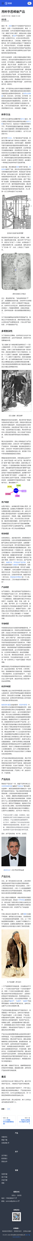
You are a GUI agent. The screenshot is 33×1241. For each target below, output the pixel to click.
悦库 (10, 26)
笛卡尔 (23, 119)
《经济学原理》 (23, 705)
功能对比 (4, 1137)
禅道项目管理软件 (16, 577)
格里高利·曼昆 (6, 705)
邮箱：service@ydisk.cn (9, 1201)
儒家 (24, 914)
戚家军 (25, 1001)
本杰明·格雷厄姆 (6, 786)
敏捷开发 (9, 562)
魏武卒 (11, 1001)
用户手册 (4, 1177)
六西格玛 (15, 565)
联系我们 (4, 1158)
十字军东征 (21, 900)
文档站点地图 (27, 1231)
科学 (8, 1109)
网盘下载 (4, 1140)
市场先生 (20, 786)
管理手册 (4, 1174)
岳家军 (18, 1001)
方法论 (9, 138)
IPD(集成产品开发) (20, 562)
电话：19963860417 (8, 1198)
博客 (2, 1183)
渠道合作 (4, 1161)
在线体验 (4, 1143)
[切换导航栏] (2, 3)
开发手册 (4, 1180)
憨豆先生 (7, 870)
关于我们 (4, 1155)
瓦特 (17, 167)
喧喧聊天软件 (18, 1231)
